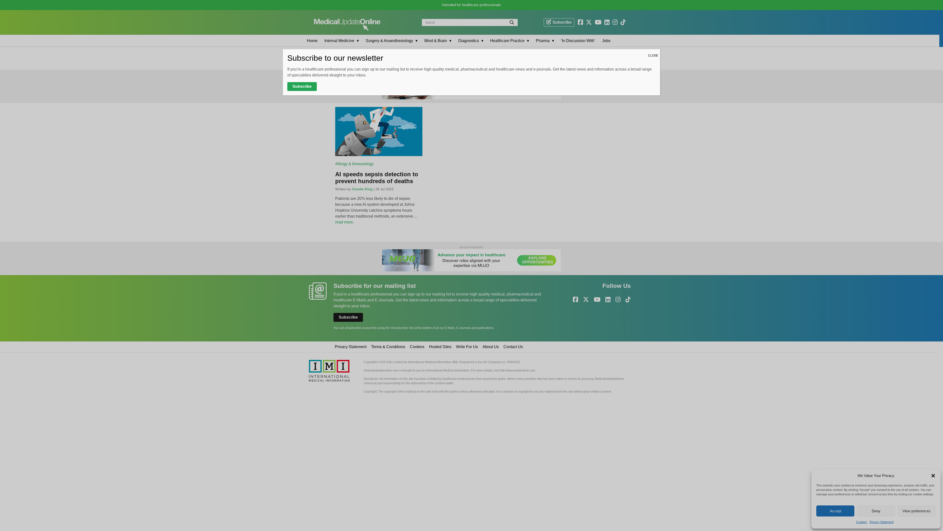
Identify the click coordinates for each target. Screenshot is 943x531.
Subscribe (302, 86)
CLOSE (653, 55)
